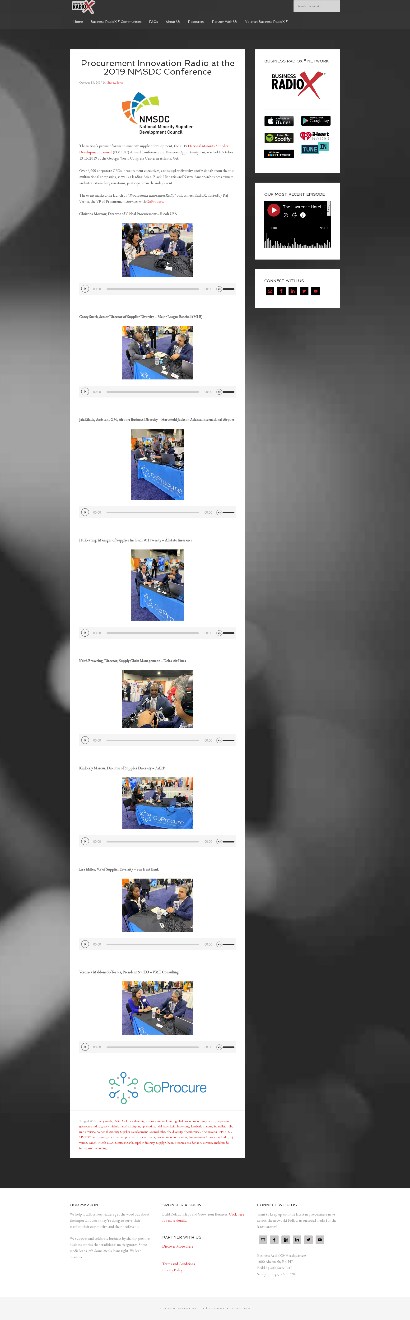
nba (162, 1132)
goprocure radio (89, 1126)
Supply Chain (164, 1142)
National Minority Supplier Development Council (128, 1132)
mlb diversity (87, 1132)
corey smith (105, 1121)
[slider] (229, 287)
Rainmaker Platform (231, 1308)
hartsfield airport (130, 1126)
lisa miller (219, 1126)
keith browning (180, 1126)
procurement (115, 1137)
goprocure (223, 1121)
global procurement (187, 1121)
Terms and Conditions (178, 1263)
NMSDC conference (92, 1137)
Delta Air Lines (123, 1121)
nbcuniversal (210, 1132)
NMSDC (225, 1132)
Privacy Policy (172, 1270)
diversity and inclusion (159, 1121)
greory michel (109, 1126)
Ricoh (93, 1142)
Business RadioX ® (105, 7)
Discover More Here (177, 1246)
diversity (139, 1121)
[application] (157, 289)
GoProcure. (155, 201)
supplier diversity (144, 1142)
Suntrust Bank (124, 1142)
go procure (208, 1121)
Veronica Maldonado (188, 1142)
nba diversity (174, 1132)
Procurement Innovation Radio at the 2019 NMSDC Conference (157, 67)
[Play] (85, 289)
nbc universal (192, 1132)
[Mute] (219, 288)
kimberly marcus (201, 1126)
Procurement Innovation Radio (208, 1137)
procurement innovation (172, 1137)
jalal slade (163, 1126)
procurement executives (140, 1137)
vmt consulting (97, 1148)
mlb (229, 1126)
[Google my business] (285, 1239)
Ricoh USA (105, 1142)
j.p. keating (148, 1126)
